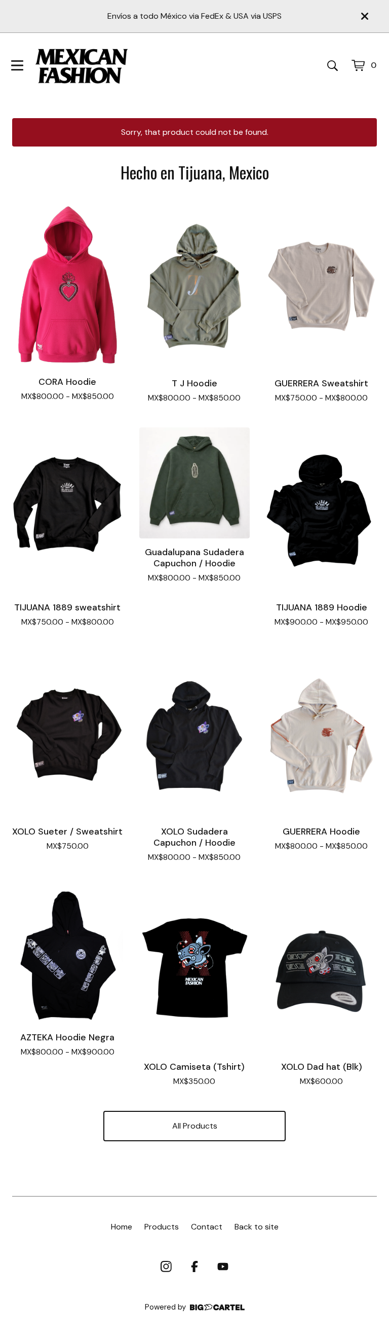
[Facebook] (194, 1266)
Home (121, 1226)
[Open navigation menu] (17, 65)
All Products (194, 1125)
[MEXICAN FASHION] (81, 65)
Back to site (257, 1226)
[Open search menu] (332, 65)
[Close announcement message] (365, 16)
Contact (206, 1226)
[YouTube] (223, 1266)
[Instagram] (166, 1266)
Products (161, 1226)
